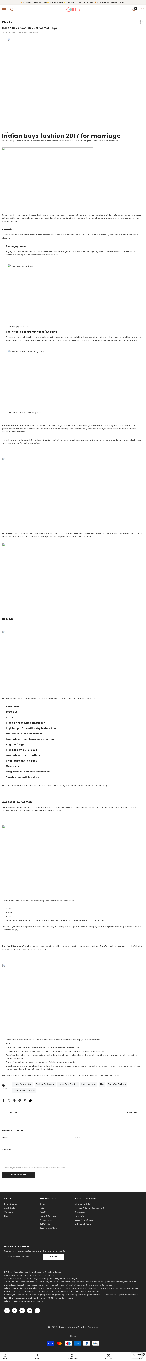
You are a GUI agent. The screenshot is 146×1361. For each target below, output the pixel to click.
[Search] (12, 9)
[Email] (25, 1100)
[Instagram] (14, 1310)
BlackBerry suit (106, 946)
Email (77, 1137)
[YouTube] (29, 1310)
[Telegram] (19, 1100)
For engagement (16, 246)
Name (5, 1137)
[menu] (4, 9)
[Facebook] (3, 1100)
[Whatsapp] (30, 1100)
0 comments (32, 32)
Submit (53, 1257)
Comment (7, 1149)
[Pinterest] (14, 1100)
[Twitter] (9, 1100)
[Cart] (142, 9)
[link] (38, 1356)
